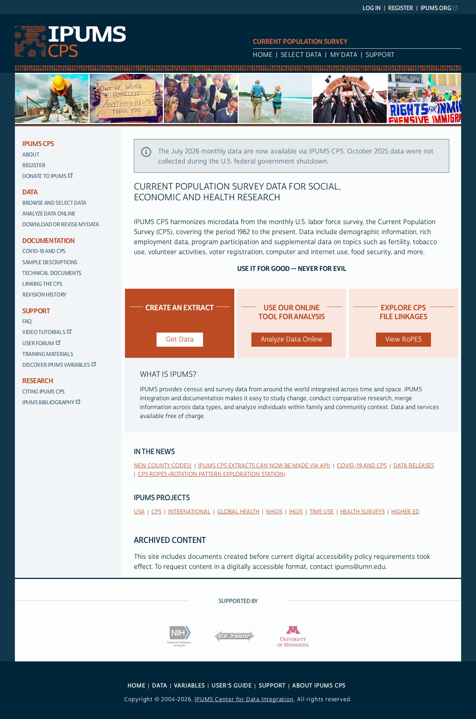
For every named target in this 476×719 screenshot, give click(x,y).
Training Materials (47, 354)
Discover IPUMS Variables (56, 365)
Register (400, 8)
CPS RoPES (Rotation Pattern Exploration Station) (211, 474)
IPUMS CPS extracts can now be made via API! (264, 465)
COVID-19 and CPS (43, 251)
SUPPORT (272, 685)
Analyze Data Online (291, 339)
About (30, 154)
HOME (136, 685)
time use (321, 511)
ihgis (296, 511)
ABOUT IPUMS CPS (318, 685)
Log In (372, 8)
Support (380, 55)
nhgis (274, 511)
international (189, 511)
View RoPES (403, 339)
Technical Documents (51, 273)
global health (238, 511)
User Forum (38, 343)
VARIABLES (189, 685)
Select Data (301, 55)
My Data (344, 55)
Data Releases (413, 465)
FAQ (27, 321)
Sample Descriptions (49, 262)
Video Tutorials (43, 332)
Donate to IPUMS (44, 176)
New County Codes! (163, 465)
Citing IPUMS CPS (43, 391)
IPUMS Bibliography (48, 402)
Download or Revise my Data (60, 224)
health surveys (362, 511)
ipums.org (436, 8)
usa (139, 511)
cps (156, 511)
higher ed (405, 511)
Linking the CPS (42, 284)
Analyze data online (48, 213)
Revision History (44, 294)
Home (263, 55)
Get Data (180, 339)
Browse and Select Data (54, 203)
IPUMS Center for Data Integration (243, 699)
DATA (159, 685)
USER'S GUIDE (232, 685)
